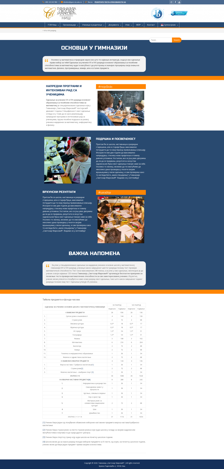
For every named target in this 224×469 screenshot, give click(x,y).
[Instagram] (171, 2)
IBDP (138, 25)
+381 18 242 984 (51, 2)
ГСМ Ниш (52, 25)
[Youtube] (179, 2)
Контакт (151, 25)
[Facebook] (175, 2)
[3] (93, 372)
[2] (82, 368)
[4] (89, 379)
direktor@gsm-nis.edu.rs (72, 2)
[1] (93, 365)
